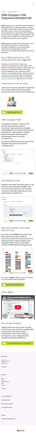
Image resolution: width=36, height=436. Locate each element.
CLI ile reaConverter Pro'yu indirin (19, 343)
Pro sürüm (4, 363)
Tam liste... (3, 388)
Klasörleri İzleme (5, 400)
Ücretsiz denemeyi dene (14, 285)
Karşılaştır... (4, 366)
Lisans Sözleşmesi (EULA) (8, 419)
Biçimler (3, 375)
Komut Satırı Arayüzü (7, 404)
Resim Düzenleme (6, 396)
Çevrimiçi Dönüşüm (6, 407)
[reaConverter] (9, 4)
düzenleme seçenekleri (8, 78)
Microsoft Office (5, 381)
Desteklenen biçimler (12, 12)
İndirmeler (4, 356)
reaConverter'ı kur (13, 112)
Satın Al (3, 415)
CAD (2, 383)
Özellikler (3, 12)
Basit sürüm (6, 360)
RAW (2, 378)
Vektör (3, 385)
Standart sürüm (5, 361)
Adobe (3, 380)
